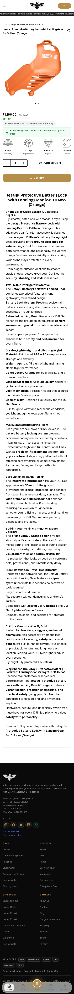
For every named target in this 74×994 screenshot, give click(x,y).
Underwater (9, 867)
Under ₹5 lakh (10, 919)
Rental (43, 861)
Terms (43, 937)
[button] (35, 103)
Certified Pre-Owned (14, 925)
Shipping (44, 925)
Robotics (7, 861)
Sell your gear (47, 867)
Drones (6, 849)
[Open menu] (4, 6)
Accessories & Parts (13, 874)
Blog (42, 913)
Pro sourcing (46, 880)
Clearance (8, 937)
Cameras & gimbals (13, 855)
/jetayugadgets (12, 835)
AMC (42, 855)
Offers (6, 931)
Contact (44, 907)
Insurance (45, 874)
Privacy (43, 943)
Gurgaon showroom (50, 919)
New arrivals (9, 880)
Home (5, 24)
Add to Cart (52, 163)
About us (44, 900)
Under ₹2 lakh (10, 913)
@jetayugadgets (12, 831)
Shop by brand (10, 886)
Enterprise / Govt (49, 886)
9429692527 (14, 808)
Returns (44, 931)
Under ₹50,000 (11, 900)
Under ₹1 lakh (10, 907)
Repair (43, 849)
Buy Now (39, 177)
